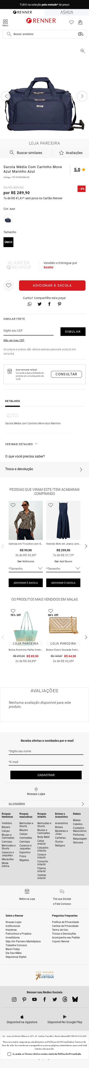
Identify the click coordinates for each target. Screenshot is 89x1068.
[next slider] (2, 546)
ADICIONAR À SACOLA (26, 583)
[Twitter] (54, 1000)
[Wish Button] (8, 285)
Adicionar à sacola (52, 285)
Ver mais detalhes (19, 444)
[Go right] (82, 96)
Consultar (66, 374)
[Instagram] (14, 1000)
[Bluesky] (75, 1000)
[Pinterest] (24, 1000)
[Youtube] (34, 1000)
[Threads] (65, 1000)
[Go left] (6, 96)
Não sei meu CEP (14, 340)
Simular (73, 331)
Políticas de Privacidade (60, 1042)
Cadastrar (46, 775)
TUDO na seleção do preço (44, 4)
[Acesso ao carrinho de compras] (80, 23)
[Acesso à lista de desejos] (71, 23)
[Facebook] (44, 1000)
